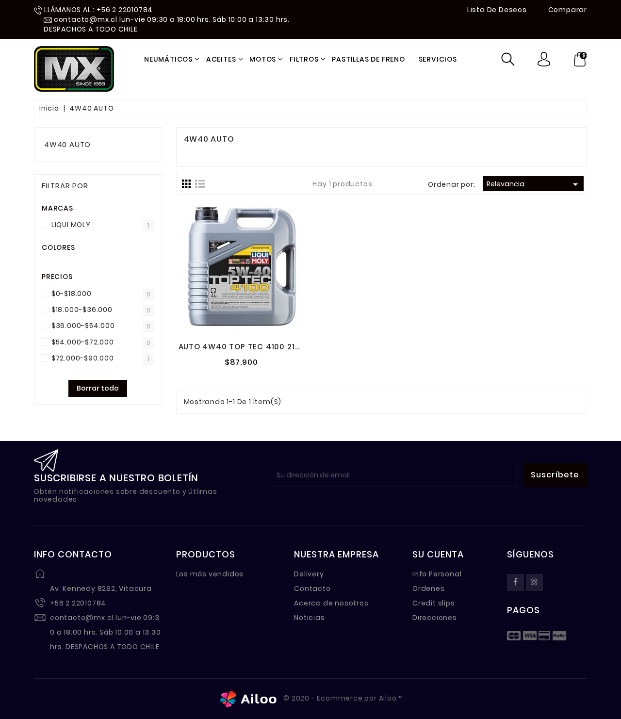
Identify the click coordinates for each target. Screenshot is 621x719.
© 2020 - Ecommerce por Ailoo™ (342, 698)
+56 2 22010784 (78, 603)
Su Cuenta (438, 554)
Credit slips (433, 603)
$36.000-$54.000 (83, 325)
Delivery (309, 574)
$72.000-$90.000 (82, 358)
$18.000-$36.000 (82, 309)
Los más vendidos (210, 574)
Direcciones (434, 617)
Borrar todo (98, 388)
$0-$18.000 (71, 293)
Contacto (312, 588)
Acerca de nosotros (331, 603)
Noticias (309, 617)
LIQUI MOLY (71, 224)
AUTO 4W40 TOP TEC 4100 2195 (242, 347)
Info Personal (436, 574)
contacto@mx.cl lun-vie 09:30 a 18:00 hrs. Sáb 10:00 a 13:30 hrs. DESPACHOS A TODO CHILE (105, 632)
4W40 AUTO (67, 144)
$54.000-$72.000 (82, 342)
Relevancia (534, 184)
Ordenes (428, 588)
